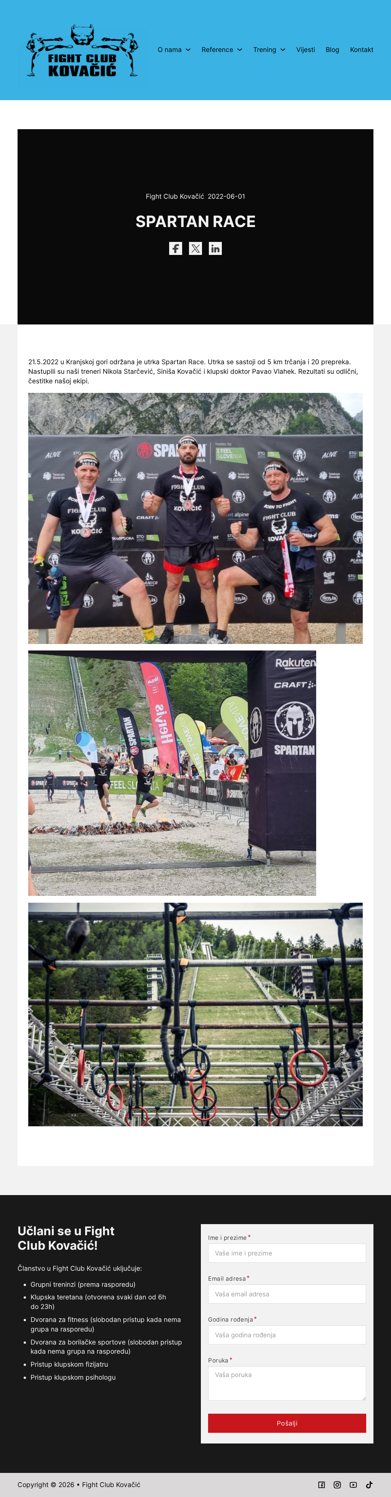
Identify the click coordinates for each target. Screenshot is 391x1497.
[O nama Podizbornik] (188, 49)
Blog (332, 49)
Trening (264, 49)
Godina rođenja (230, 1319)
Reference (217, 49)
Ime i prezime (227, 1238)
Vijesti (305, 49)
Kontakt (361, 49)
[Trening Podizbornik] (283, 49)
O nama (170, 49)
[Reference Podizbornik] (239, 49)
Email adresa (227, 1278)
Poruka (218, 1360)
